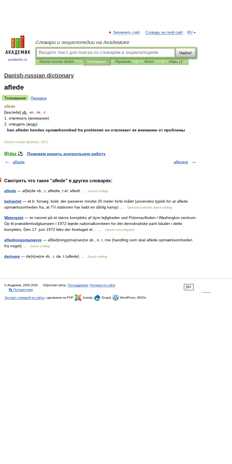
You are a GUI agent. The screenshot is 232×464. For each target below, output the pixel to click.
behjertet (13, 201)
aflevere (181, 162)
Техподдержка (78, 285)
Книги (149, 62)
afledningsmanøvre (23, 240)
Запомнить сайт (126, 32)
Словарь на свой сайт (164, 32)
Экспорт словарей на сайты (24, 297)
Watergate (13, 217)
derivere (12, 256)
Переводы (123, 62)
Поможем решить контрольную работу (66, 153)
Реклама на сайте (102, 285)
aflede (10, 190)
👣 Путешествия (20, 289)
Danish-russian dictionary (59, 62)
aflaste (19, 162)
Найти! (185, 53)
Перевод (39, 98)
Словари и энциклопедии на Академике (82, 42)
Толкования (96, 62)
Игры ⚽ (176, 62)
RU (189, 32)
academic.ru (17, 60)
